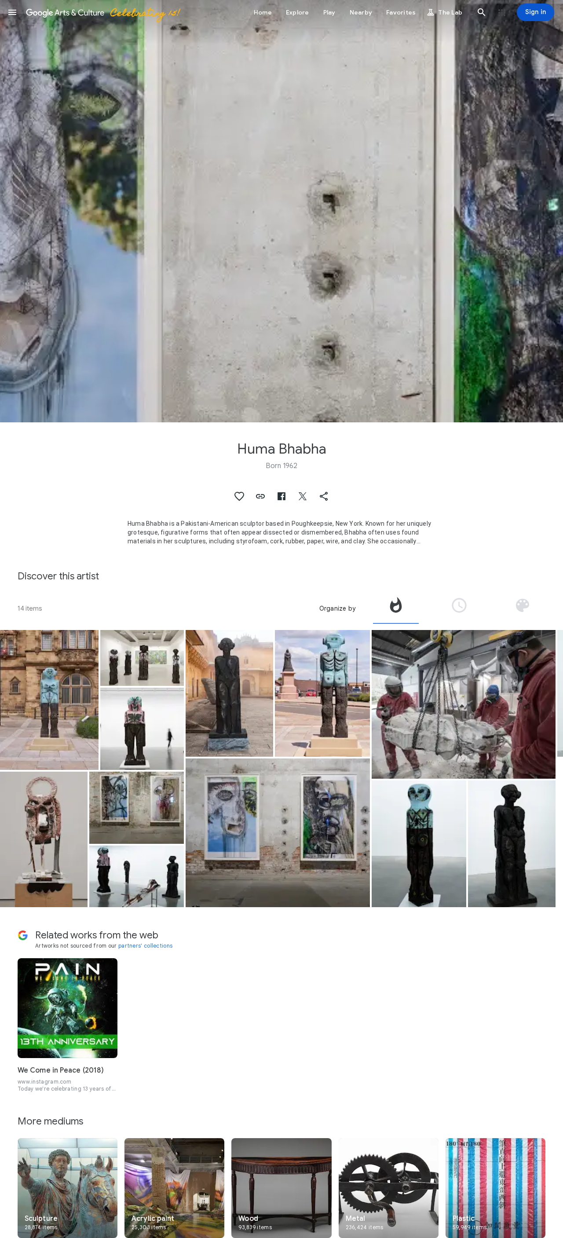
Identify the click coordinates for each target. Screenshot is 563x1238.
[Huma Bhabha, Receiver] (49, 700)
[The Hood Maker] (419, 843)
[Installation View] (142, 658)
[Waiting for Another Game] (142, 729)
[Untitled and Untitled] (136, 808)
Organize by (337, 608)
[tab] (396, 608)
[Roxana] (136, 876)
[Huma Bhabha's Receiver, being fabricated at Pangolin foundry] (464, 704)
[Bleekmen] (44, 839)
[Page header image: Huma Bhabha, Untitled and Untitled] (281, 211)
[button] (12, 12)
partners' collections (145, 945)
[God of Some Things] (229, 693)
